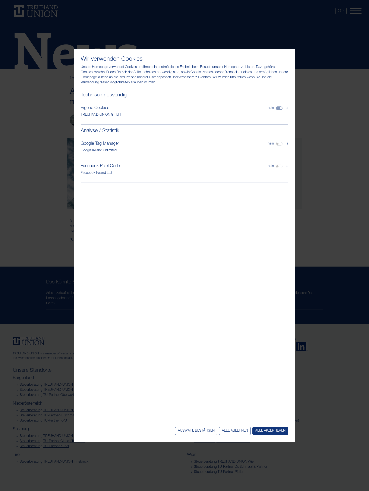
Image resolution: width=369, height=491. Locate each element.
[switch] (279, 144)
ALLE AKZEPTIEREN (270, 431)
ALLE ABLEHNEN (235, 431)
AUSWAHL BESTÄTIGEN (196, 431)
